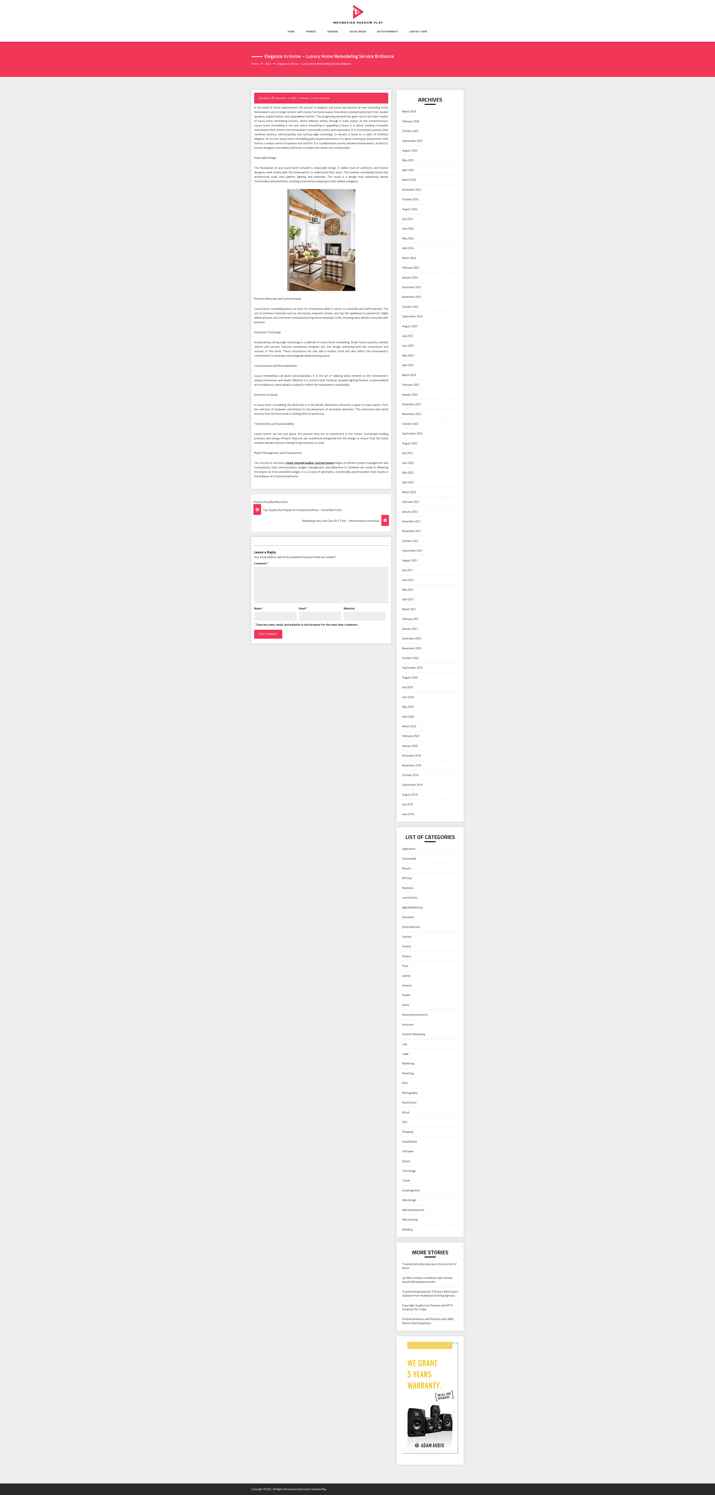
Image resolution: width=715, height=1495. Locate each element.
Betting (406, 878)
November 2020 (411, 648)
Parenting (408, 1073)
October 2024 (410, 199)
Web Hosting (409, 1219)
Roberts (265, 98)
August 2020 (409, 677)
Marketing (408, 1063)
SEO (404, 1122)
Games (406, 976)
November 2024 (411, 189)
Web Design (409, 1200)
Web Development (413, 1210)
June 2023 (408, 345)
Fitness (406, 956)
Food (405, 966)
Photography (409, 1093)
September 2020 (412, 667)
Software (408, 1151)
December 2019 (411, 755)
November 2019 (411, 765)
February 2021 (410, 619)
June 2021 (408, 580)
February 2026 (410, 121)
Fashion (406, 936)
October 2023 (410, 307)
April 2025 (408, 170)
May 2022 (408, 472)
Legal (405, 1054)
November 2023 (411, 297)
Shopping (407, 1132)
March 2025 (409, 180)
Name (258, 608)
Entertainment (387, 31)
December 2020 (411, 638)
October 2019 (410, 775)
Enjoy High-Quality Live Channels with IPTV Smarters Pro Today (427, 1307)
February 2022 (410, 502)
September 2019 (412, 785)
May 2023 (408, 355)
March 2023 (409, 375)
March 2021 (409, 609)
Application (408, 849)
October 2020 (410, 658)
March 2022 (409, 492)
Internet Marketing (413, 1034)
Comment (261, 563)
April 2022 (408, 482)
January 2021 (410, 629)
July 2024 (407, 219)
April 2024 (408, 248)
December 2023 (411, 287)
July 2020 (407, 687)
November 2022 (411, 414)
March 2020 (409, 726)
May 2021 (408, 590)
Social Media (357, 31)
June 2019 (408, 814)
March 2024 (409, 258)
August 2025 (409, 150)
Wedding (407, 1229)
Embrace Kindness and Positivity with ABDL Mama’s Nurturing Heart (428, 1321)
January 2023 (410, 394)
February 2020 (410, 736)
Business (407, 888)
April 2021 (408, 599)
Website (349, 608)
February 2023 (410, 385)
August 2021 (409, 560)
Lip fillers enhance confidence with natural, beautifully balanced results (427, 1280)
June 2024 (408, 228)
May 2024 (408, 238)
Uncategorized (411, 1190)
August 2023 (409, 326)
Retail (405, 1112)
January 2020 (410, 746)
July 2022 (407, 453)
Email (303, 608)
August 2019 (409, 794)
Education (408, 917)
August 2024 (409, 209)
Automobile (409, 858)
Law (404, 1044)
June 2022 (408, 463)
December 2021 (411, 521)
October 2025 (410, 131)
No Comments (322, 98)
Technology (409, 1171)
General (332, 31)
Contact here (418, 31)
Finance (311, 31)
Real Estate (409, 1102)
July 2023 (407, 336)
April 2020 (408, 716)
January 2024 (410, 277)
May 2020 (408, 707)
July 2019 (407, 804)
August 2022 (409, 443)
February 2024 (410, 267)
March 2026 (409, 111)
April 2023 (408, 365)
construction (409, 897)
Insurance (408, 1024)
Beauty (406, 868)
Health (406, 995)
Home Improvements (415, 1014)
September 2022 (412, 433)
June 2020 (408, 697)
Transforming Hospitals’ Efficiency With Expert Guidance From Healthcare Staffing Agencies (430, 1293)
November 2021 (411, 531)
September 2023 (412, 316)
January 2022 (410, 512)
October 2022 (410, 424)
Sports (406, 1161)
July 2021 (407, 570)
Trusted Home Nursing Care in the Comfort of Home (429, 1266)
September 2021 (412, 550)
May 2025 (408, 160)
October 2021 (410, 541)
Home (291, 31)
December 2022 (411, 404)
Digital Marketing (412, 907)
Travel (406, 1180)
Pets (405, 1083)
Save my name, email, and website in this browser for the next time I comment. (307, 624)
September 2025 (412, 141)
